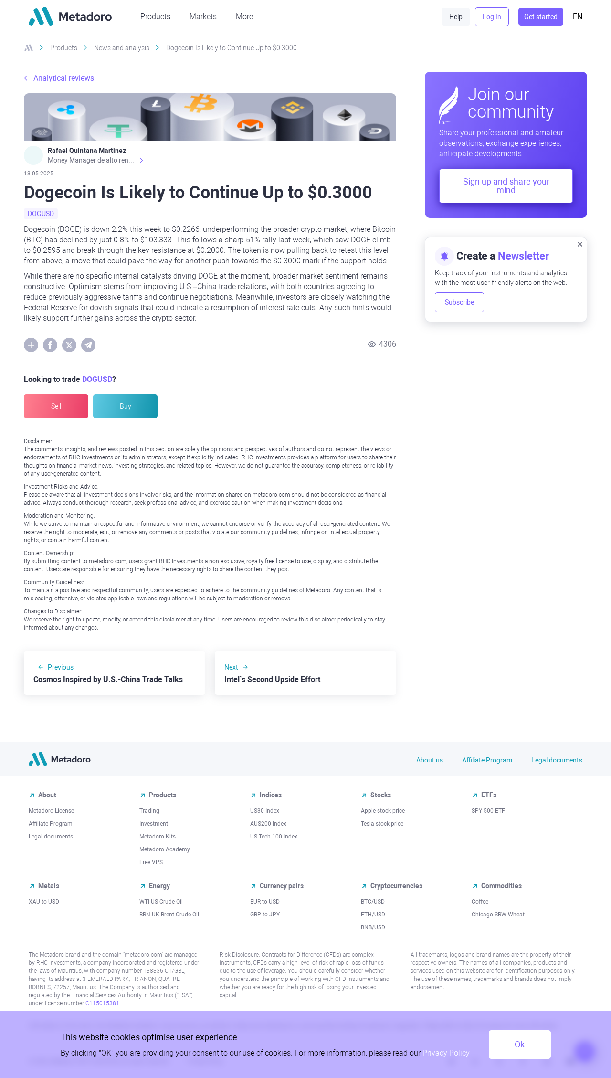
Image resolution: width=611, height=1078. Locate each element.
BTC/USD (373, 901)
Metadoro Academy (164, 849)
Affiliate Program (487, 760)
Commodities (501, 886)
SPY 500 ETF (488, 810)
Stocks (380, 795)
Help (456, 17)
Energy (159, 886)
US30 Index (264, 810)
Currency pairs (282, 886)
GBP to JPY (265, 914)
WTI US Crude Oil (161, 901)
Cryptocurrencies (396, 886)
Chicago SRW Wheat (498, 914)
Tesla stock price (382, 823)
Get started (541, 17)
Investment (153, 823)
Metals (48, 886)
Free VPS (151, 862)
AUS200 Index (268, 823)
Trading (149, 810)
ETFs (488, 795)
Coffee (480, 901)
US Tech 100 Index (273, 836)
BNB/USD (373, 927)
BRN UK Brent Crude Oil (169, 914)
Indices (271, 795)
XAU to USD (44, 901)
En (577, 16)
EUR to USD (265, 901)
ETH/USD (373, 914)
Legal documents (556, 760)
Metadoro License (51, 810)
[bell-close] (580, 244)
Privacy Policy (446, 1052)
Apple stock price (383, 810)
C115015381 (102, 1003)
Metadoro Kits (157, 836)
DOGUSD (41, 214)
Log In (492, 17)
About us (429, 760)
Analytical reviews (63, 78)
